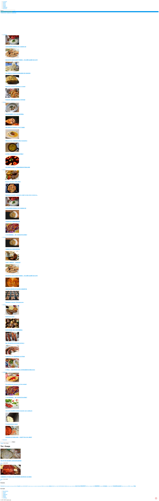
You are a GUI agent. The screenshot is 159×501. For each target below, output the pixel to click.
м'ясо (50, 486)
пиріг (68, 486)
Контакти (5, 8)
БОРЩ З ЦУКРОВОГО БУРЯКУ (14, 154)
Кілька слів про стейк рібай (12, 181)
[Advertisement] (79, 22)
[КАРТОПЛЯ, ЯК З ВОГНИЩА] (12, 327)
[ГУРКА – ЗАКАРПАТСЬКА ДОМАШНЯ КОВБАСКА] (12, 367)
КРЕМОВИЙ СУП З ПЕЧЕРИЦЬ (14, 114)
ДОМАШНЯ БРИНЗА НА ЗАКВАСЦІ (15, 46)
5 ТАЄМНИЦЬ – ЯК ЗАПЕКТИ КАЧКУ (16, 234)
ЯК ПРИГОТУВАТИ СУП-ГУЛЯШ (15, 127)
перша (65, 486)
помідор (73, 486)
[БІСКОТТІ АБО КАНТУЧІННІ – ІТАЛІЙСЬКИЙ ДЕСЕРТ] (12, 57)
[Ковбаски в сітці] (12, 314)
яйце (129, 486)
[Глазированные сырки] (12, 421)
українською (117, 486)
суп (107, 486)
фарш (123, 486)
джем (22, 486)
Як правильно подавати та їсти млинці (16, 384)
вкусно (15, 486)
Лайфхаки (5, 7)
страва (105, 486)
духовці (29, 486)
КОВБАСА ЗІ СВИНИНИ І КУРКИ (15, 356)
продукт (77, 486)
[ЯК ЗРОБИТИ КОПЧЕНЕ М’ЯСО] (12, 340)
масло (53, 486)
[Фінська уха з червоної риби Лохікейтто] (12, 138)
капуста (36, 486)
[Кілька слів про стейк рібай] (12, 179)
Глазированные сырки (11, 424)
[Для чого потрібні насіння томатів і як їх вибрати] (12, 408)
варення (8, 486)
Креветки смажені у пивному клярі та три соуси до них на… (21, 195)
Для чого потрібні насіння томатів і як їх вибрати (18, 410)
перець (62, 486)
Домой (1, 443)
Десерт (4, 4)
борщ (6, 486)
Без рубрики (5, 491)
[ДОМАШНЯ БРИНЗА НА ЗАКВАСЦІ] (12, 44)
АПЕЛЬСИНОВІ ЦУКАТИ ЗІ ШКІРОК (16, 289)
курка (42, 486)
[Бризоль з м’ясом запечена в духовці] (12, 84)
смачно (97, 486)
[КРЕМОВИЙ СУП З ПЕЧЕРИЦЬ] (12, 111)
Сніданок (5, 1)
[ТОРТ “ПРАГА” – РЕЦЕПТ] (12, 260)
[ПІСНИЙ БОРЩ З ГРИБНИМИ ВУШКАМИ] (12, 164)
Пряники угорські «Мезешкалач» (14, 302)
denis (1, 463)
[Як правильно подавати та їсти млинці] (12, 381)
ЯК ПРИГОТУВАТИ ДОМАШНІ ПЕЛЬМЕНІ (17, 73)
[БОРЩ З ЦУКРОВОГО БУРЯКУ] (12, 151)
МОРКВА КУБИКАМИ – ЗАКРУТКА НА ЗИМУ (18, 437)
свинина (91, 486)
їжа (135, 486)
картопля (39, 486)
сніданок (101, 486)
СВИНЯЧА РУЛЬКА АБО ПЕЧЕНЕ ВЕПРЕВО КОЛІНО (16, 476)
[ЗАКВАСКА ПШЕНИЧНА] (12, 219)
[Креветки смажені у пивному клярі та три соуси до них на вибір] (12, 192)
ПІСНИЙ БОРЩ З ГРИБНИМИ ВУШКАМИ (17, 167)
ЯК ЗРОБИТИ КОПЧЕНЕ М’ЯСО (14, 343)
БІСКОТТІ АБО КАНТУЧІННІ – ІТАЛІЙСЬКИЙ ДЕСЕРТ (21, 60)
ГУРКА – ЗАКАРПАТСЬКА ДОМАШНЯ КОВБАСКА (20, 369)
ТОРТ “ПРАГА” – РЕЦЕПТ (12, 262)
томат (109, 486)
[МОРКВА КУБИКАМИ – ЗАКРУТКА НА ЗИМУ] (12, 434)
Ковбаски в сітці (9, 316)
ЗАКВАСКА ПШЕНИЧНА (12, 221)
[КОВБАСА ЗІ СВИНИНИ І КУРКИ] (12, 354)
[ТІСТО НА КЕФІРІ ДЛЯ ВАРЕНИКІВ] (10, 458)
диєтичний (25, 486)
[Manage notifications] (156, 498)
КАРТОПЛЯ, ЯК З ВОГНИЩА (13, 330)
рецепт (83, 486)
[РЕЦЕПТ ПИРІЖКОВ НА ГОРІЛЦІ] (12, 97)
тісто (111, 486)
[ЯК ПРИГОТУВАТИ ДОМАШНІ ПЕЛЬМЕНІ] (12, 70)
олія (60, 486)
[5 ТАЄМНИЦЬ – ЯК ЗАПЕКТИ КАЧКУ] (12, 232)
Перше (4, 2)
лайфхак (47, 486)
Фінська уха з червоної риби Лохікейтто (16, 140)
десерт (19, 486)
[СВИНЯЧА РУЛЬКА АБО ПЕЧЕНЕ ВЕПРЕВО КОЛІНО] (10, 474)
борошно (2, 486)
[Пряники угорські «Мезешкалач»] (12, 299)
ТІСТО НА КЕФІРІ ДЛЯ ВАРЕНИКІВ (10, 460)
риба (87, 486)
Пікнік (4, 6)
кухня (45, 486)
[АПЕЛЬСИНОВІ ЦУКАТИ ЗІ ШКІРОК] (12, 286)
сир (93, 486)
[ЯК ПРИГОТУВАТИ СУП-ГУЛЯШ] (12, 125)
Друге (4, 3)
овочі (58, 486)
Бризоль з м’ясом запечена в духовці (15, 86)
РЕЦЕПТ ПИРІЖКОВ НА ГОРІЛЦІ (15, 99)
